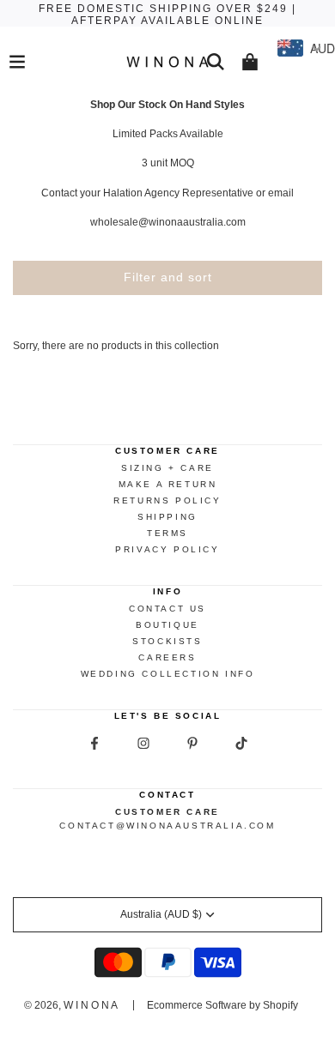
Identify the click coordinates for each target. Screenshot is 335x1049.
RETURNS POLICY (167, 500)
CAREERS (167, 657)
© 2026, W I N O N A (71, 1005)
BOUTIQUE (167, 625)
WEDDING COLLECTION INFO (168, 673)
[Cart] (250, 61)
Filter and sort (168, 277)
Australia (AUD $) (161, 914)
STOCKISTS (167, 641)
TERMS (167, 533)
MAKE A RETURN (168, 484)
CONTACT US (167, 608)
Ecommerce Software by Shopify (222, 1005)
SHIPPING (167, 516)
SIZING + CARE (167, 468)
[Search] (215, 61)
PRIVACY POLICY (167, 549)
